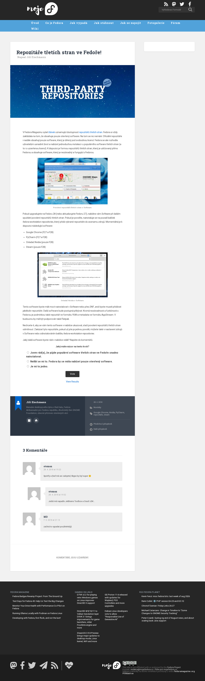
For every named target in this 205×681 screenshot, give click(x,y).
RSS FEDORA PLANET (149, 592)
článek (51, 132)
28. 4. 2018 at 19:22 (52, 469)
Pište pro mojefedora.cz (166, 669)
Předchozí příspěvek (103, 424)
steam (106, 415)
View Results (72, 381)
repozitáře (98, 415)
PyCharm (120, 412)
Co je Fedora (54, 23)
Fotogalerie (156, 23)
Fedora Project (174, 667)
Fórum (175, 23)
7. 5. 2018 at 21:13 (52, 520)
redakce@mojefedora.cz (142, 669)
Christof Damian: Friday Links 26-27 (158, 606)
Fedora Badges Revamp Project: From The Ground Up (37, 596)
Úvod (35, 23)
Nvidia (112, 412)
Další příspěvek (100, 429)
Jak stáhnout (104, 23)
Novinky (97, 407)
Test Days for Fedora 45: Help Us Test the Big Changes (38, 601)
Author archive (29, 420)
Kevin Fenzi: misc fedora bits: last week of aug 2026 (166, 596)
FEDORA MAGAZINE (19, 592)
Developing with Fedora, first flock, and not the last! (36, 618)
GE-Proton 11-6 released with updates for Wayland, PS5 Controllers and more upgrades (116, 600)
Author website (36, 420)
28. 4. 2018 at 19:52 (57, 495)
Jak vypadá (78, 23)
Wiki (35, 28)
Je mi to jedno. (39, 366)
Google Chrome (101, 412)
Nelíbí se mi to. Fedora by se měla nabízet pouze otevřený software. (71, 361)
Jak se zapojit (130, 23)
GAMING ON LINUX (83, 592)
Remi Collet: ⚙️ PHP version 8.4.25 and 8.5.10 (163, 601)
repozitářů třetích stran (90, 132)
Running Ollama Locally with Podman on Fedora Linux (37, 613)
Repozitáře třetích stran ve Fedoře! (58, 52)
